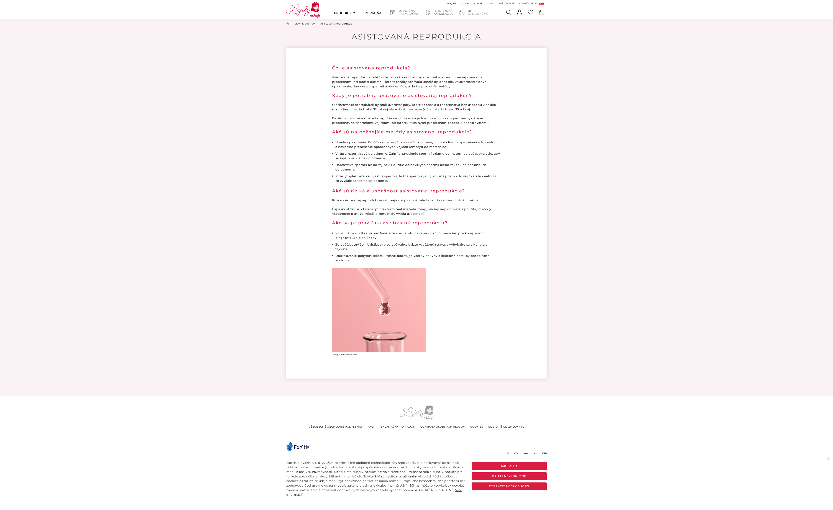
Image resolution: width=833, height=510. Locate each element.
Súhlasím (509, 465)
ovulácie (485, 154)
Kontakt (478, 3)
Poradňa (373, 13)
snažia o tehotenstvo (443, 105)
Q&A (491, 3)
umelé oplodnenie (438, 82)
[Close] (828, 458)
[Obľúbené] (530, 12)
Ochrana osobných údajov (442, 426)
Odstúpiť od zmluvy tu (506, 426)
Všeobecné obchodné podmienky (335, 426)
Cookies (476, 426)
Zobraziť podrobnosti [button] (509, 486)
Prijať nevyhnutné (509, 476)
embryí (416, 147)
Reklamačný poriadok (397, 426)
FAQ (370, 426)
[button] (541, 3)
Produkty (343, 13)
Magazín (452, 3)
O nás (465, 3)
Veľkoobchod (506, 3)
